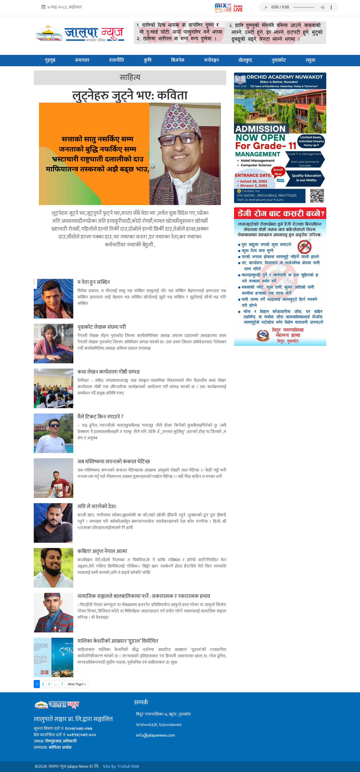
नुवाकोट (279, 60)
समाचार (82, 60)
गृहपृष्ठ (50, 60)
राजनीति (116, 60)
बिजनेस (177, 60)
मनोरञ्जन (211, 60)
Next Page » (76, 684)
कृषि (148, 60)
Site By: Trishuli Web (121, 766)
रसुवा (310, 60)
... (55, 684)
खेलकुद (245, 60)
